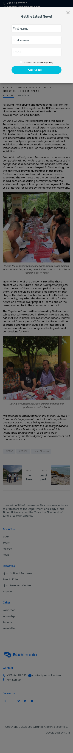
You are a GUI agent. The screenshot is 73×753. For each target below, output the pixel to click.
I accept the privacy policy (37, 62)
